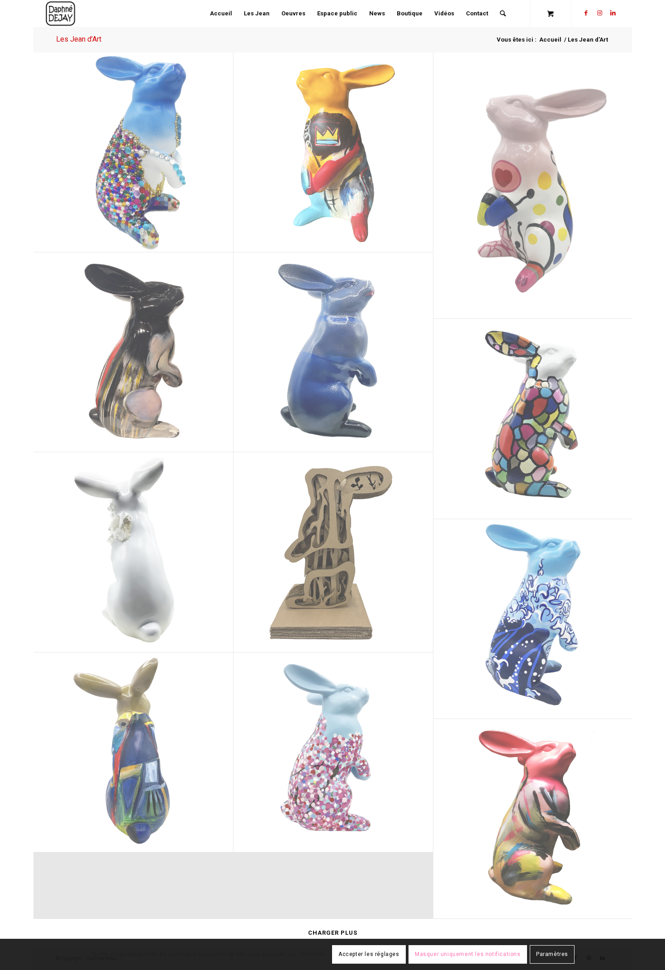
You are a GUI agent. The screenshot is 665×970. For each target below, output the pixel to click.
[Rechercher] (503, 13)
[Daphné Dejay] (60, 13)
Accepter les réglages (368, 954)
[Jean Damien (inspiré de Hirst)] (333, 752)
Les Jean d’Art (78, 39)
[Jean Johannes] (333, 352)
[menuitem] (221, 13)
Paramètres (552, 954)
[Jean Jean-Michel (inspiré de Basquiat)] (333, 152)
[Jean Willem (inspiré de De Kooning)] (533, 819)
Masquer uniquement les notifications (468, 954)
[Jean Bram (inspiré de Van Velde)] (133, 752)
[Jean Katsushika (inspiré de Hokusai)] (533, 619)
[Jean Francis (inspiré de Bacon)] (133, 352)
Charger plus (332, 932)
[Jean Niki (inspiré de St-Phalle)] (533, 185)
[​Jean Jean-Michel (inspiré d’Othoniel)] (133, 152)
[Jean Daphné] (533, 419)
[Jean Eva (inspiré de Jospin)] (333, 552)
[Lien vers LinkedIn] (613, 13)
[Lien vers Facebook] (586, 13)
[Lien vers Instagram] (599, 13)
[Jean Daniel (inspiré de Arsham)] (133, 552)
